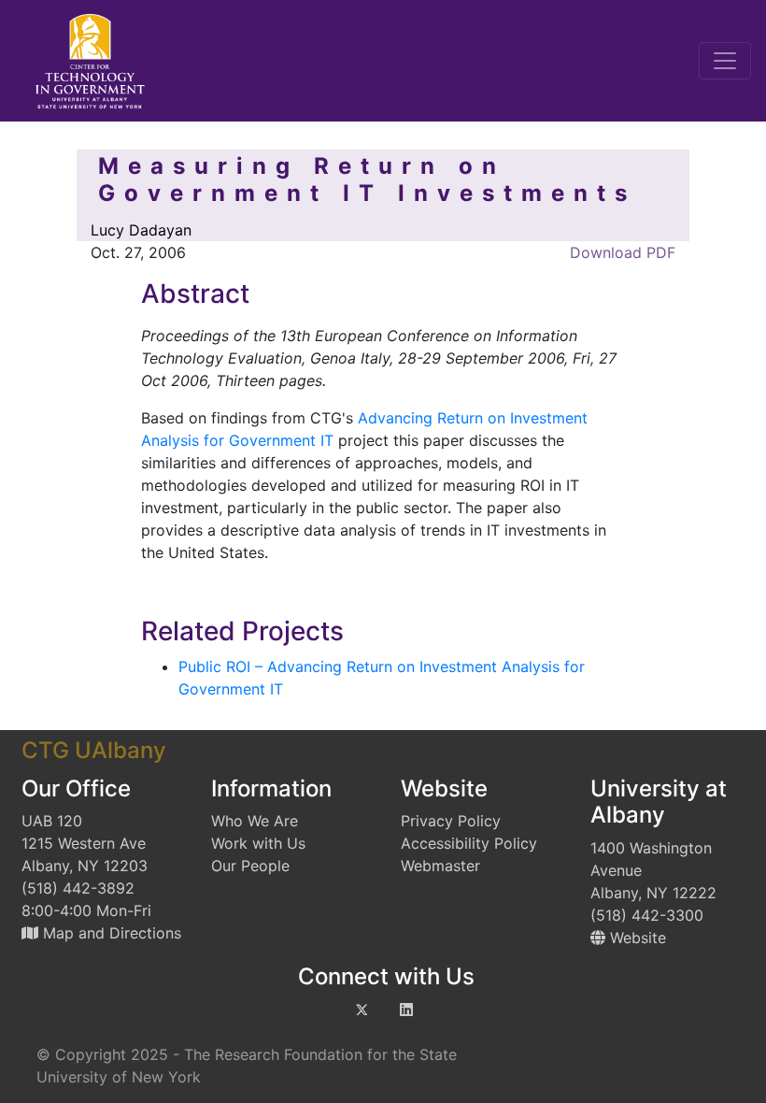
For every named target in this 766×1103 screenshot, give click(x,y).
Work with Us (258, 843)
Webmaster (440, 865)
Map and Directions (109, 933)
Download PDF (620, 252)
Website (635, 937)
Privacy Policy (451, 820)
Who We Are (254, 820)
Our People (250, 865)
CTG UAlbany (93, 750)
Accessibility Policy (469, 843)
